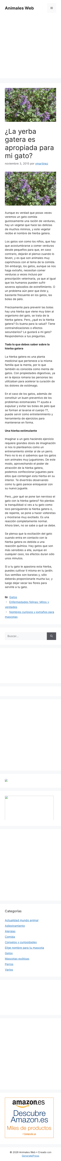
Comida (10, 936)
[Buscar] (51, 636)
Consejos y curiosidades (21, 942)
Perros (9, 964)
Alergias (10, 931)
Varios (9, 969)
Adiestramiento (15, 925)
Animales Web (19, 8)
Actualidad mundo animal (21, 920)
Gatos (13, 597)
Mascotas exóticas (17, 958)
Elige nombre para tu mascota (24, 947)
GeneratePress (30, 1155)
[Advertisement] (30, 48)
